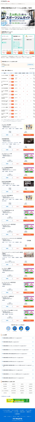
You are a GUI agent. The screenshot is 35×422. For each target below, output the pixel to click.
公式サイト (17, 134)
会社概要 (5, 416)
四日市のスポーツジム (14, 3)
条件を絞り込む (31, 64)
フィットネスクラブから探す (8, 411)
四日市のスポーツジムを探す (6, 396)
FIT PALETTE (2, 3)
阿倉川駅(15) (30, 386)
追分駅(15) (5, 388)
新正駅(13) (30, 390)
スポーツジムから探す (15, 410)
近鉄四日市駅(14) (13, 390)
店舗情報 (7, 134)
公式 (9, 75)
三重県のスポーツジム (8, 3)
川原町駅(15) (22, 386)
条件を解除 (3, 66)
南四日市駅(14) (22, 390)
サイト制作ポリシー (9, 416)
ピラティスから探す (28, 410)
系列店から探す (22, 411)
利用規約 (18, 416)
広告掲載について (29, 416)
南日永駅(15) (13, 386)
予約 (12, 75)
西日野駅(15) (5, 386)
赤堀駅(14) (30, 388)
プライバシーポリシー (23, 416)
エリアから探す (16, 411)
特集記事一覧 (28, 411)
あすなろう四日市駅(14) (5, 390)
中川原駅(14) (13, 388)
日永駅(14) (22, 388)
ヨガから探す (22, 410)
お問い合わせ (14, 416)
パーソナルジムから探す (6, 410)
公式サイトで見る (4, 52)
